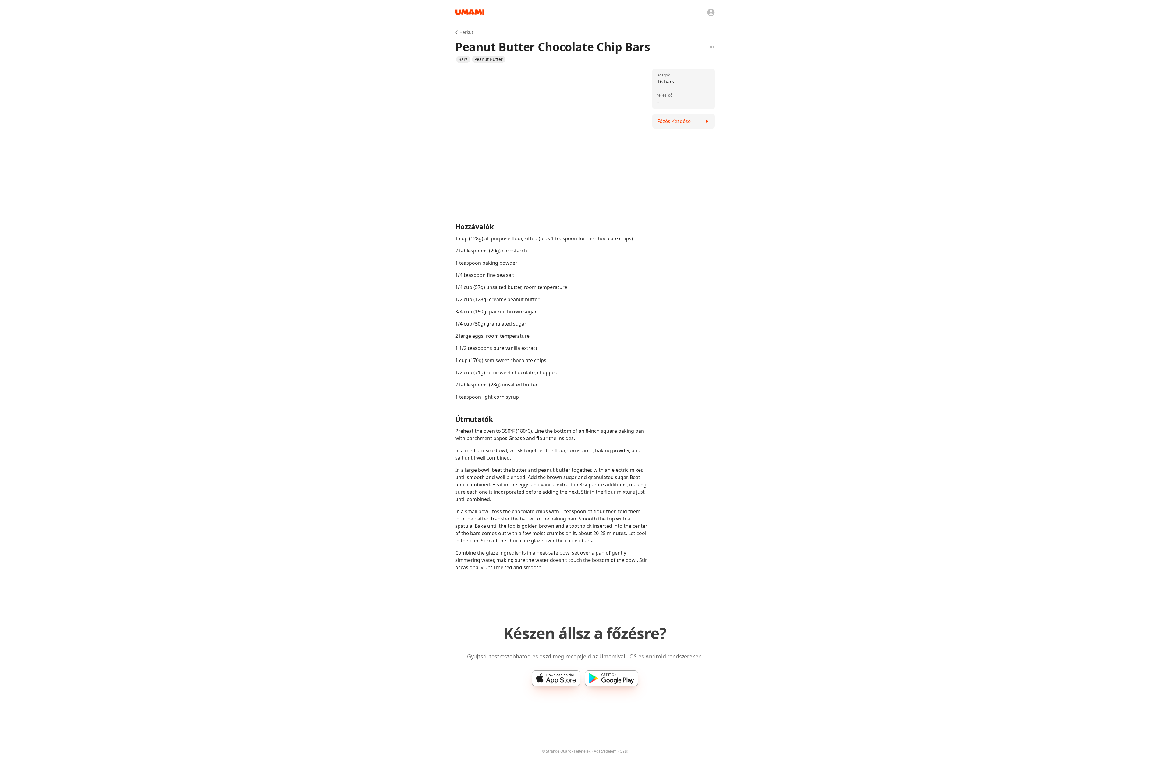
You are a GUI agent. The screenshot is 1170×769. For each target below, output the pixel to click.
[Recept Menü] (711, 46)
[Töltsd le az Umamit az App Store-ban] (556, 678)
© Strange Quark (556, 751)
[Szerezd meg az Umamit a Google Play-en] (611, 678)
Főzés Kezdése (674, 121)
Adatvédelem (605, 751)
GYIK (624, 751)
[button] (463, 59)
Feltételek (582, 751)
